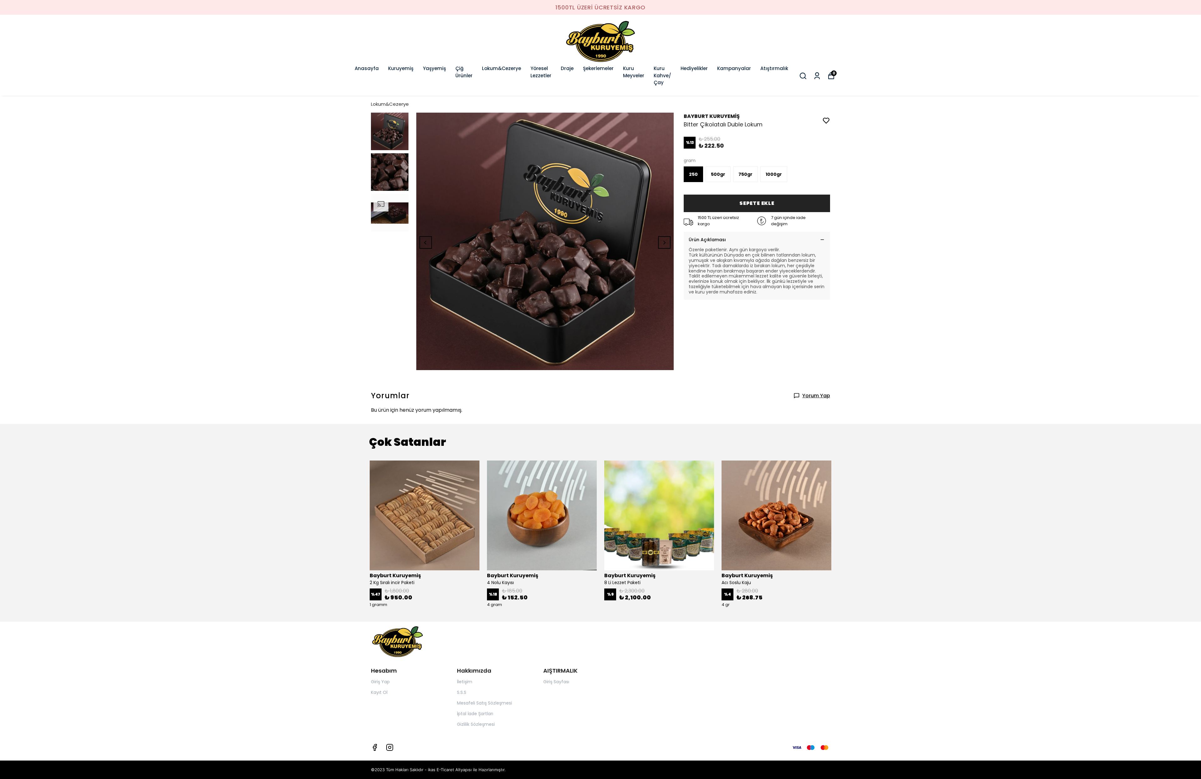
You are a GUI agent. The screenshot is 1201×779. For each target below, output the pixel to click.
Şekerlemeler (598, 68)
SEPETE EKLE (756, 203)
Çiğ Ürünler (464, 72)
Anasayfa (367, 68)
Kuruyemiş (400, 68)
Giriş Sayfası (556, 682)
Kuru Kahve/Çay (662, 75)
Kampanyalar (734, 68)
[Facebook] (374, 747)
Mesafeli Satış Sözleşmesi (484, 703)
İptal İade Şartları (475, 713)
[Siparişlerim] (817, 76)
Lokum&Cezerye (501, 68)
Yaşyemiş (434, 68)
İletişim (464, 682)
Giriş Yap (380, 682)
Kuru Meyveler (633, 72)
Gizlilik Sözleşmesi (476, 724)
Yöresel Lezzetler (540, 72)
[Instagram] (389, 747)
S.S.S (461, 692)
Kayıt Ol (379, 692)
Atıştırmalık (774, 68)
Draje (567, 68)
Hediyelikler (694, 68)
